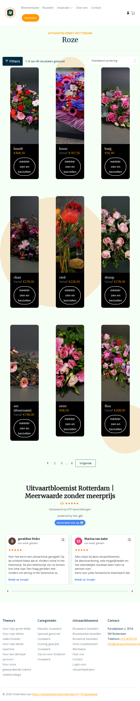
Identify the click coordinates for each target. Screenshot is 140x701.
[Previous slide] (8, 591)
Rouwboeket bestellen (87, 634)
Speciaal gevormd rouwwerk (49, 636)
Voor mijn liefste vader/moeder (13, 636)
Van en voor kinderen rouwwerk (51, 656)
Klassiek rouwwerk (50, 629)
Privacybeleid (89, 694)
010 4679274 (129, 639)
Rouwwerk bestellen (86, 629)
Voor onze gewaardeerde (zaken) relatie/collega (17, 669)
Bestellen (31, 18)
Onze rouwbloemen (85, 644)
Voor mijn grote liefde (17, 629)
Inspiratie (63, 8)
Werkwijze (79, 649)
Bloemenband (30, 8)
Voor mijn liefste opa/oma (13, 646)
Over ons (82, 8)
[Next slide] (132, 591)
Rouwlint (48, 8)
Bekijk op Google (18, 579)
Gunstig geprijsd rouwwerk (48, 646)
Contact (96, 8)
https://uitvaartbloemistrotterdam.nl (55, 694)
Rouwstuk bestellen (85, 639)
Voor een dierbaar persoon (14, 656)
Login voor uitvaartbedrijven (84, 667)
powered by (70, 516)
